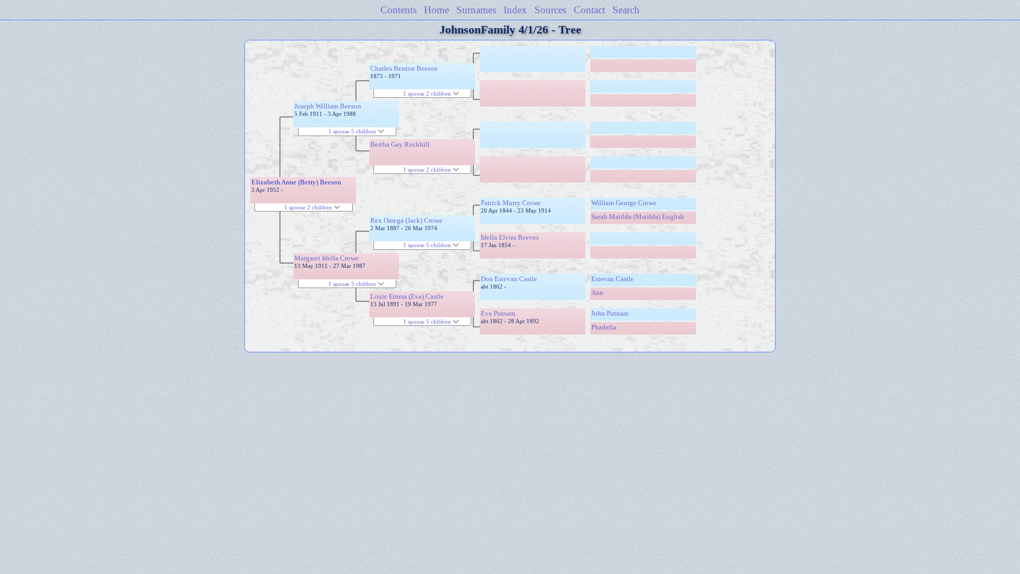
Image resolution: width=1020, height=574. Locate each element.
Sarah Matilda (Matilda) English (637, 217)
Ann (597, 293)
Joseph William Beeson (327, 106)
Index (515, 9)
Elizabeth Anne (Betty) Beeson (296, 182)
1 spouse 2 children (309, 207)
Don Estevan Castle (509, 279)
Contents (398, 9)
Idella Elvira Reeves (510, 237)
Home (436, 9)
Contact (589, 9)
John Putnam (609, 313)
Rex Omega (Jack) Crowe (406, 220)
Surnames (476, 9)
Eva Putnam (498, 313)
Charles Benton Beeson (404, 68)
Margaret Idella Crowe (326, 258)
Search (626, 9)
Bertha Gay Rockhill (400, 144)
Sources (550, 9)
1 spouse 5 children (353, 131)
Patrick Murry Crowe (511, 203)
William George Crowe (624, 203)
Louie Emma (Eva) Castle (407, 296)
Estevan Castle (612, 279)
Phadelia (603, 327)
